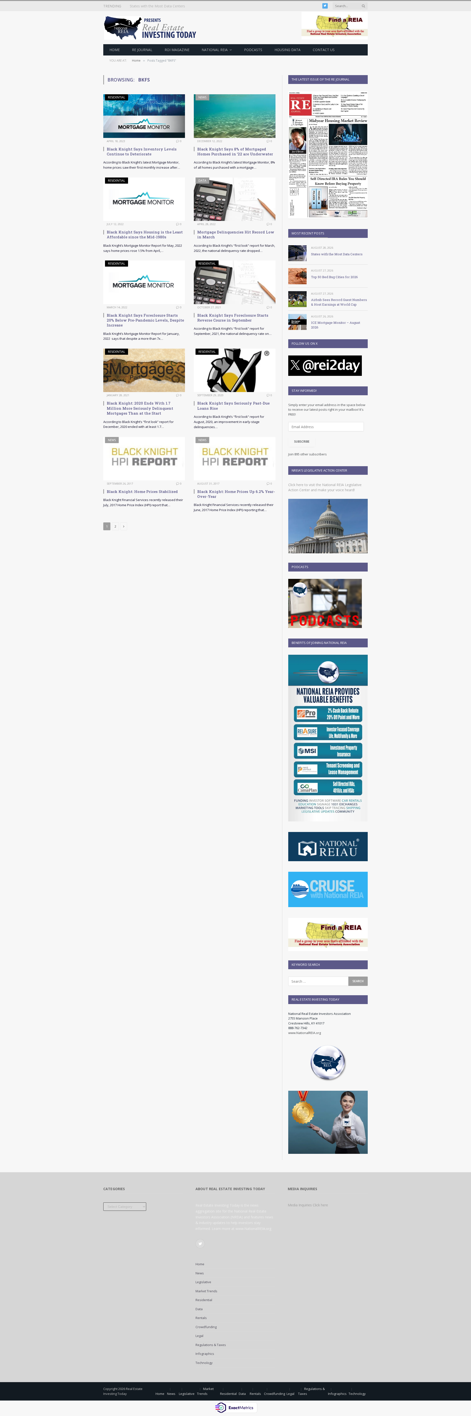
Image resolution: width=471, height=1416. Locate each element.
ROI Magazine (177, 49)
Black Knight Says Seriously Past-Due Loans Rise (233, 405)
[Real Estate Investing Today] (151, 27)
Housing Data (288, 49)
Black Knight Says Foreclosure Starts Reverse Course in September (232, 318)
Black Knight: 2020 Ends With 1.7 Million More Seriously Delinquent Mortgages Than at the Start (140, 408)
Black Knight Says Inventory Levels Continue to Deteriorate (142, 151)
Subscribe (301, 441)
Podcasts (253, 49)
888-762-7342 (297, 1028)
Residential (116, 97)
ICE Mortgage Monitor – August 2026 (335, 324)
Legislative (203, 1282)
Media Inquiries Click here (308, 1205)
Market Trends (206, 1291)
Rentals (201, 1318)
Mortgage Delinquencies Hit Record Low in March (235, 234)
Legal (199, 1336)
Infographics (205, 1353)
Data (202, 180)
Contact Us (324, 49)
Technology (204, 1363)
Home (114, 49)
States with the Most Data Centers (337, 254)
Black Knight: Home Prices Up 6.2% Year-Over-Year (236, 494)
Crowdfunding (206, 1327)
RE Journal (142, 49)
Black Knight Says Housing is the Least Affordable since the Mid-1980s (145, 234)
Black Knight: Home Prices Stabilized (142, 491)
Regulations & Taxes (211, 1345)
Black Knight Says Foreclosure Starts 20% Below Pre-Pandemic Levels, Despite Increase (145, 320)
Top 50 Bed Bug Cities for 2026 (155, 6)
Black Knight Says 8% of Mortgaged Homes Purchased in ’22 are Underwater (235, 151)
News (202, 97)
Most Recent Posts (308, 233)
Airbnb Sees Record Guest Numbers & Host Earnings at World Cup (339, 302)
